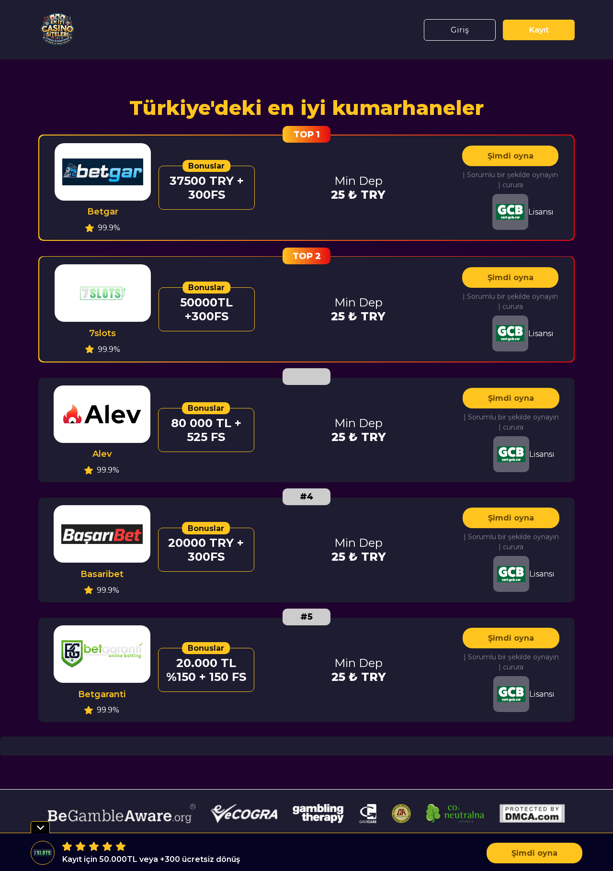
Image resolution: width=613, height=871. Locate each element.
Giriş (460, 29)
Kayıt (539, 29)
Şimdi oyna (511, 155)
